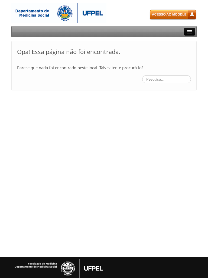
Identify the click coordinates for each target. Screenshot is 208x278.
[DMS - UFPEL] (58, 12)
